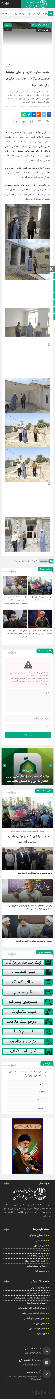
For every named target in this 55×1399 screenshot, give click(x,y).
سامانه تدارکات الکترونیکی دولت (31, 1308)
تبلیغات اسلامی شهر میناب (33, 106)
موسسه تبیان (39, 1271)
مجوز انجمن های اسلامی (34, 1318)
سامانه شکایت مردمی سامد (33, 1313)
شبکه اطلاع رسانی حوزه (35, 1261)
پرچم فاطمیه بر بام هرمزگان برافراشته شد (35, 873)
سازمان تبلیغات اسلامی (35, 1256)
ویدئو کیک (40, 1334)
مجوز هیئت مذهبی (37, 1328)
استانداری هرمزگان (37, 1235)
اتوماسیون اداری (38, 1288)
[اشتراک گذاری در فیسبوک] (49, 114)
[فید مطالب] (33, 1392)
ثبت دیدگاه (28, 735)
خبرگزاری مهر (39, 1246)
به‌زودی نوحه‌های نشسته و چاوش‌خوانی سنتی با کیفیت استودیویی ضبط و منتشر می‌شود (15, 600)
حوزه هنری (40, 1240)
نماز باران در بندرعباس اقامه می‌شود (20, 13)
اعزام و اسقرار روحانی (36, 1293)
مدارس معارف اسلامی (35, 1266)
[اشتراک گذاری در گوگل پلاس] (39, 114)
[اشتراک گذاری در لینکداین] (33, 114)
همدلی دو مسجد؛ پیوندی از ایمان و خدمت (33, 941)
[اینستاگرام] (50, 1392)
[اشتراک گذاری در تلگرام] (28, 114)
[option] (27, 766)
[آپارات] (39, 1392)
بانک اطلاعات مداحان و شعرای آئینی (30, 1298)
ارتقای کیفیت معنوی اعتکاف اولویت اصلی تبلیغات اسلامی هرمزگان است (17, 633)
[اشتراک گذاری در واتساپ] (23, 114)
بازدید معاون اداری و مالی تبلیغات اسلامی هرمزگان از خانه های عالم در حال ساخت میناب (28, 79)
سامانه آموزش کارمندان (35, 1303)
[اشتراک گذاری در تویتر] (44, 114)
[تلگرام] (44, 1392)
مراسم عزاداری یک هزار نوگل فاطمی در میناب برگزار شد (42, 598)
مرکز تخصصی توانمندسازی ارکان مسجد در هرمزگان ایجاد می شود (40, 632)
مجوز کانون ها (39, 1323)
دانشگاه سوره (39, 1251)
